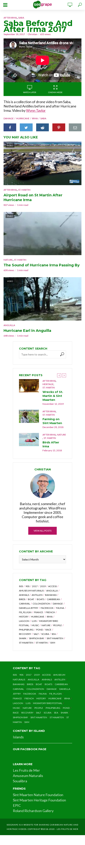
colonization (41, 603)
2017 (35, 586)
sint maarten (55, 638)
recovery (25, 633)
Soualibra (20, 781)
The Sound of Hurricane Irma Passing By (42, 265)
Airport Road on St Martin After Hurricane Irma (33, 197)
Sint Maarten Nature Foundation (38, 795)
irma (35, 118)
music (35, 625)
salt (36, 633)
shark (22, 638)
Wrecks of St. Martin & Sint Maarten (52, 396)
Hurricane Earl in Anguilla (27, 330)
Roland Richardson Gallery (33, 811)
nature (46, 625)
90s (27, 586)
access (52, 586)
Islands (18, 737)
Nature (8, 259)
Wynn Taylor (36, 110)
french (50, 612)
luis (34, 620)
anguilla (52, 590)
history (23, 616)
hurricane (22, 118)
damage (9, 118)
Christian (32, 34)
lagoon (24, 620)
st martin (42, 642)
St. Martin (24, 189)
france (38, 612)
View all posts (42, 530)
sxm (52, 642)
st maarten (26, 642)
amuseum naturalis (31, 590)
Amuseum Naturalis (28, 775)
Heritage (48, 384)
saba (43, 118)
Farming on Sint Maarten (52, 421)
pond (39, 629)
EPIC (17, 805)
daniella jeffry (28, 607)
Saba (21, 17)
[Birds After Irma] (29, 439)
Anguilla (9, 325)
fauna (60, 607)
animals (24, 594)
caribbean (53, 599)
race (48, 629)
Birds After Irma (50, 444)
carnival (24, 603)
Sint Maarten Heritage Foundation (39, 800)
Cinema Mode (55, 92)
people (57, 625)
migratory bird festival (47, 703)
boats (40, 599)
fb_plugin (25, 612)
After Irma (10, 17)
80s (21, 586)
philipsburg (26, 629)
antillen (37, 594)
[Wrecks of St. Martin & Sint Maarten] (29, 385)
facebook (47, 607)
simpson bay (36, 638)
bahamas (51, 594)
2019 (43, 586)
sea (54, 633)
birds (22, 599)
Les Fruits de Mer (26, 770)
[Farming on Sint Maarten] (29, 416)
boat (31, 599)
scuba (45, 633)
